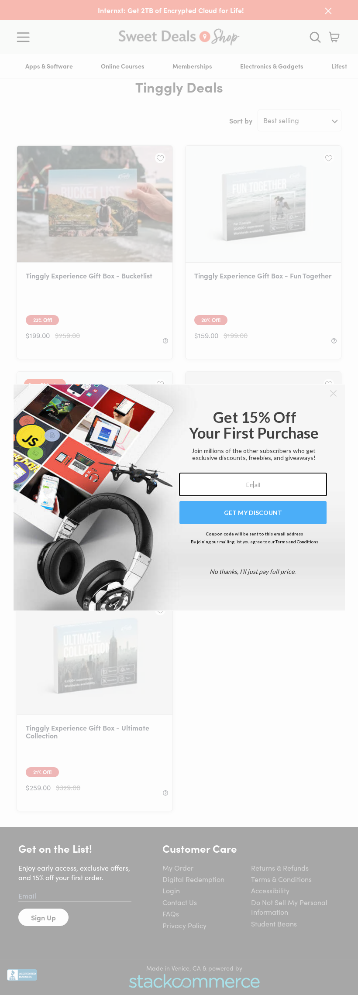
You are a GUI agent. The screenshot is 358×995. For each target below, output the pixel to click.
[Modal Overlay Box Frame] (179, 497)
